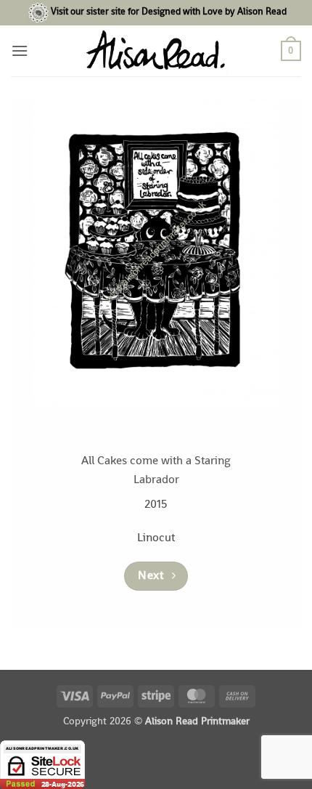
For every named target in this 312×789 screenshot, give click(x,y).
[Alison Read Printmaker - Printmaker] (156, 50)
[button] (19, 50)
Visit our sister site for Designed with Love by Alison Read (169, 11)
